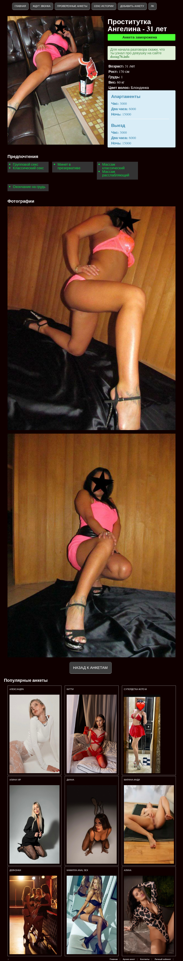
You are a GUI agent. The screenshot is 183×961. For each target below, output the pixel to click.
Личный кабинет (163, 959)
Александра (16, 689)
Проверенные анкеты (72, 6)
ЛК (152, 6)
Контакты (144, 959)
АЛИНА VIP (15, 780)
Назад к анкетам (90, 668)
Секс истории (103, 6)
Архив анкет (129, 959)
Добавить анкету (132, 6)
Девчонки (15, 870)
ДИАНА (71, 780)
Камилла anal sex (77, 870)
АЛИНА (127, 870)
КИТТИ (70, 689)
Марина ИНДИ (132, 780)
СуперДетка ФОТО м (135, 689)
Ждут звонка (41, 6)
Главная (20, 6)
